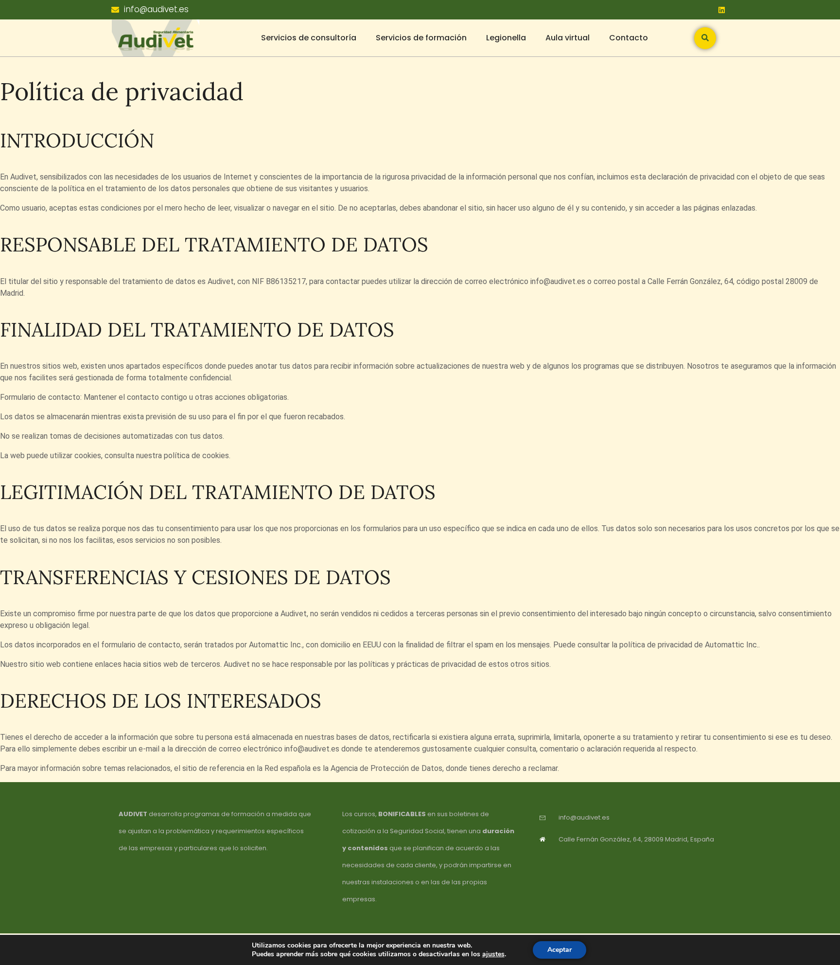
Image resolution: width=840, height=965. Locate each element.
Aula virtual (567, 37)
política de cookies (196, 455)
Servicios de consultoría (308, 37)
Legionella (506, 37)
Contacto (628, 37)
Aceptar (559, 949)
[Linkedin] (721, 9)
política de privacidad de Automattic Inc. (688, 644)
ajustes (493, 954)
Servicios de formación (421, 37)
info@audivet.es (557, 281)
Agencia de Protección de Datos (386, 768)
